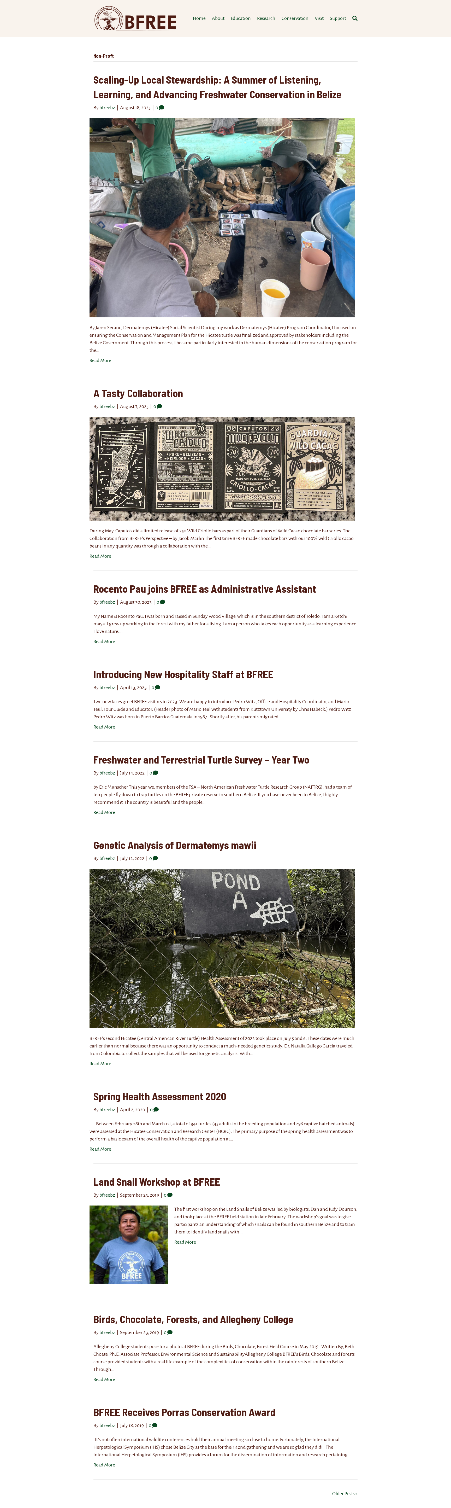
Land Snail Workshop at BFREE (156, 1181)
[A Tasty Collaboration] (222, 468)
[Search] (353, 18)
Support (338, 18)
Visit (319, 18)
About (218, 18)
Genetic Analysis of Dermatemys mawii (174, 845)
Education (241, 18)
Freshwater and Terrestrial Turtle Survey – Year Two (201, 759)
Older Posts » (345, 1493)
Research (266, 18)
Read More (100, 360)
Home (199, 18)
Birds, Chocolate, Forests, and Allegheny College (193, 1319)
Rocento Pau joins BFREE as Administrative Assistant (204, 588)
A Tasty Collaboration (138, 393)
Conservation (295, 18)
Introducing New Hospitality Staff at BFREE (183, 674)
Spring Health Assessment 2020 (159, 1096)
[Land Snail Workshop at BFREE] (129, 1244)
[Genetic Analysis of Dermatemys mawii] (222, 948)
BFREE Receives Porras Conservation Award (184, 1412)
